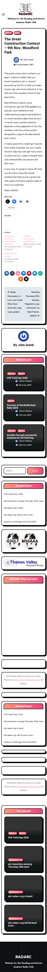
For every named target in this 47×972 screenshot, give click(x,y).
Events (8, 33)
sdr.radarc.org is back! (14, 508)
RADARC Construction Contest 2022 (29, 239)
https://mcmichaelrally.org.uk (27, 679)
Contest (11, 373)
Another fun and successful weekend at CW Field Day (22, 436)
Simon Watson (25, 381)
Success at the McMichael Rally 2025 (21, 406)
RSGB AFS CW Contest (10, 255)
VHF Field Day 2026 (17, 378)
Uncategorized (15, 860)
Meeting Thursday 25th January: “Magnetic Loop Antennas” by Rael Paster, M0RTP (31, 304)
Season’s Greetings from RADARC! (20, 521)
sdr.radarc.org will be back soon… (19, 514)
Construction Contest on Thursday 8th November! (9, 240)
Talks (17, 33)
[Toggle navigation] (3, 14)
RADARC (26, 13)
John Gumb (28, 59)
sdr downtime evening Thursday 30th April (23, 501)
